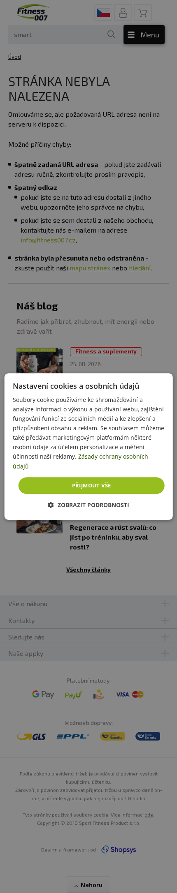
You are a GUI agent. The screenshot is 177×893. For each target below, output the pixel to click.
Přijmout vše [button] (91, 485)
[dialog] (89, 446)
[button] (88, 505)
